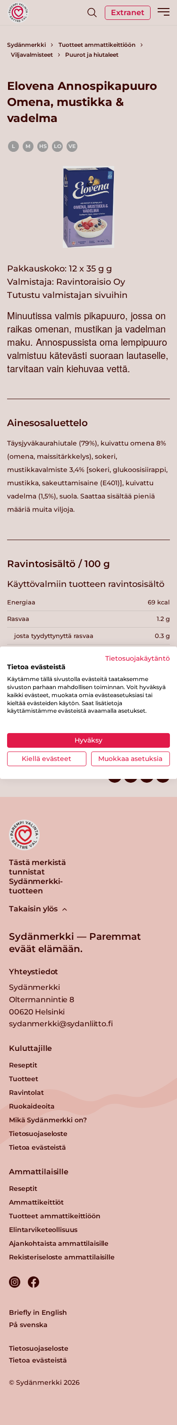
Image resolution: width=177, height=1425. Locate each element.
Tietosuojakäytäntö (137, 658)
